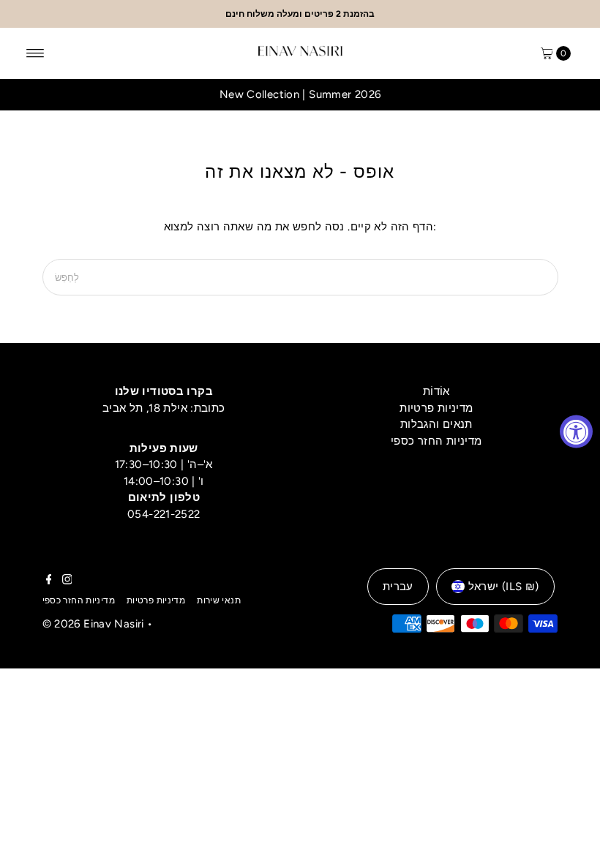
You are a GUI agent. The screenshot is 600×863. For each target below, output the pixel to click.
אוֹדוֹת (436, 391)
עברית (398, 586)
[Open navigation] (35, 53)
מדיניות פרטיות (436, 408)
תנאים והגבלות (436, 424)
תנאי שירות (219, 600)
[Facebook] (49, 581)
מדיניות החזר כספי (436, 441)
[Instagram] (67, 581)
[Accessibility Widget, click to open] (576, 431)
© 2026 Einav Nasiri (93, 623)
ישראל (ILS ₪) (503, 586)
